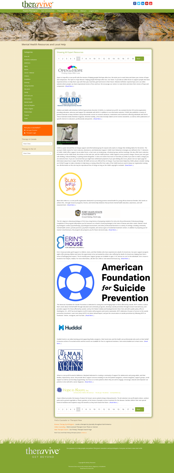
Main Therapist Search (61, 429)
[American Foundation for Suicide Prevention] (103, 282)
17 (128, 59)
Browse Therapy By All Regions (64, 424)
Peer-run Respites (29, 105)
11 (99, 59)
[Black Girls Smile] (70, 183)
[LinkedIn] (142, 3)
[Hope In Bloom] (88, 390)
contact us (84, 432)
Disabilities (27, 79)
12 (104, 59)
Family (26, 92)
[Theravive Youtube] (150, 3)
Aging (25, 66)
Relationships (28, 112)
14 (113, 59)
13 (109, 59)
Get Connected (47, 11)
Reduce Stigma (28, 109)
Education (27, 89)
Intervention (27, 99)
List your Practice (31, 130)
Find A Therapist (30, 11)
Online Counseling (59, 427)
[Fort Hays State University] (88, 213)
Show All (26, 56)
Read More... (69, 86)
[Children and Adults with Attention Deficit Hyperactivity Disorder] (70, 99)
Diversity (26, 82)
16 (123, 59)
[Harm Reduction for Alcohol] (67, 134)
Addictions (27, 63)
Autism (26, 69)
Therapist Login (31, 133)
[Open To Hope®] (70, 69)
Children (26, 76)
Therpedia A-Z (63, 11)
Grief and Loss (28, 95)
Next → (139, 59)
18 (133, 59)
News (75, 11)
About (83, 11)
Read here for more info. (87, 468)
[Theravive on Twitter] (138, 3)
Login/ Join (93, 11)
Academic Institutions (30, 60)
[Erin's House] (70, 241)
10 (94, 59)
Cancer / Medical (29, 73)
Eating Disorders (29, 86)
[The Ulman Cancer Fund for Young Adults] (70, 360)
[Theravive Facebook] (134, 3)
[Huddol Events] (70, 328)
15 (118, 59)
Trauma (26, 115)
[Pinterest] (146, 3)
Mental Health (28, 102)
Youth (26, 118)
